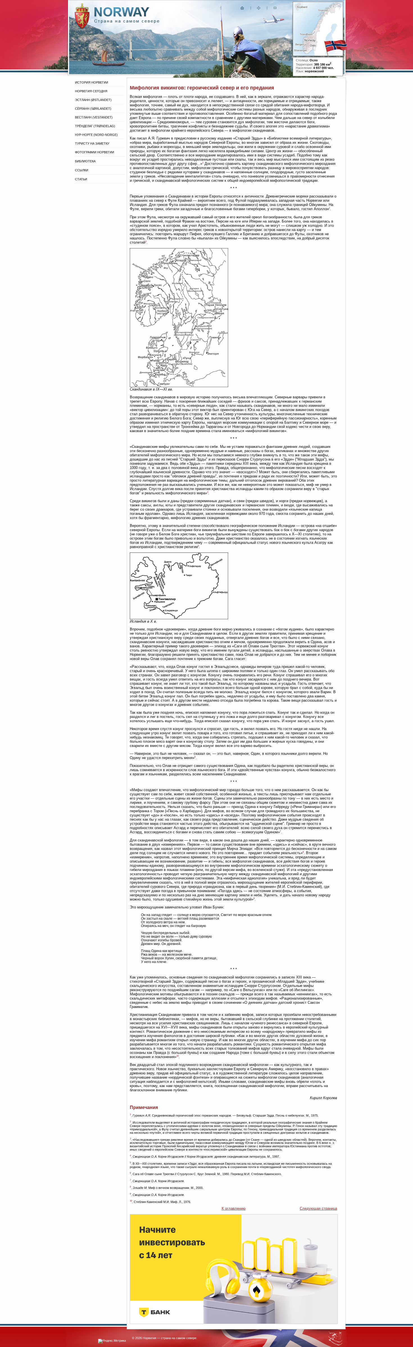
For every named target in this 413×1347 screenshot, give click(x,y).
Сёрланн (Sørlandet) (93, 108)
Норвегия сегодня (91, 91)
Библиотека (85, 161)
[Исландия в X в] (179, 618)
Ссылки (81, 170)
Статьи (81, 179)
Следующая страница (318, 1208)
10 (177, 1056)
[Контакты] (276, 9)
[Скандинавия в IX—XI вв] (179, 386)
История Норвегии (91, 82)
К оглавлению (234, 1208)
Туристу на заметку (92, 143)
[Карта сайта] (259, 9)
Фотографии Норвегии (94, 152)
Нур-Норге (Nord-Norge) (96, 134)
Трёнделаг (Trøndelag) (95, 126)
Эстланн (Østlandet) (93, 100)
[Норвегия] (127, 22)
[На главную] (242, 9)
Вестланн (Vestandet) (94, 117)
